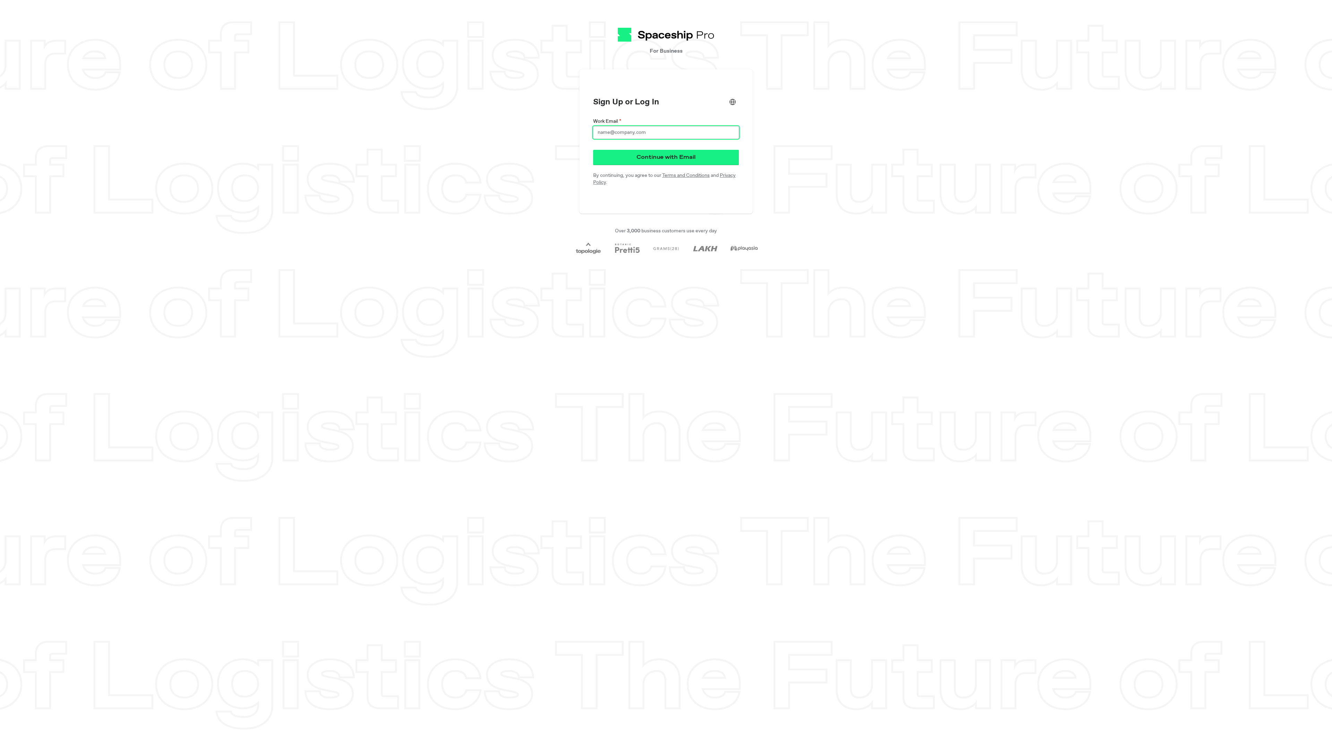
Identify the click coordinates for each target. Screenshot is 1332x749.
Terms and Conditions (686, 175)
